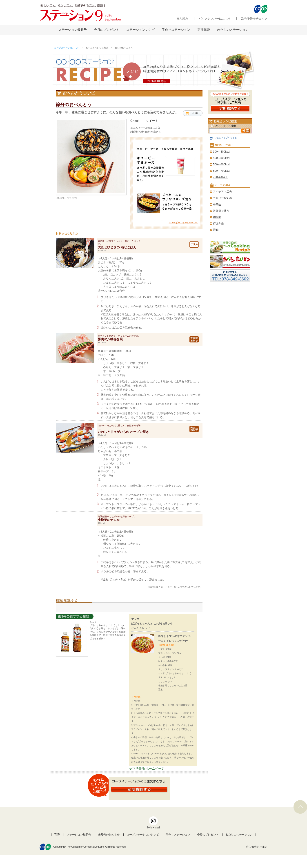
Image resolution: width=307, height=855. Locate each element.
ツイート (152, 120)
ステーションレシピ (140, 29)
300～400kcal (221, 151)
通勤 (215, 229)
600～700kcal (221, 170)
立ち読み (182, 18)
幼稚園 (217, 217)
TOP (57, 834)
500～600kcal (221, 164)
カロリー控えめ (222, 198)
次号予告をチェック (254, 18)
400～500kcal (221, 158)
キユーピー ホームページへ (183, 222)
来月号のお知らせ (109, 834)
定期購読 (203, 29)
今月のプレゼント (106, 29)
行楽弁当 (218, 223)
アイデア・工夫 (222, 191)
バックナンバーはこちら (215, 18)
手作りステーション (176, 29)
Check (134, 120)
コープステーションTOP (66, 48)
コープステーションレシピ (143, 834)
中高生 (217, 204)
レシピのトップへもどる (224, 137)
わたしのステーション (233, 29)
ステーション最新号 (72, 29)
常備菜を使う (221, 210)
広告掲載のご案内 (256, 846)
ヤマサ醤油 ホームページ (147, 768)
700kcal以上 (220, 177)
